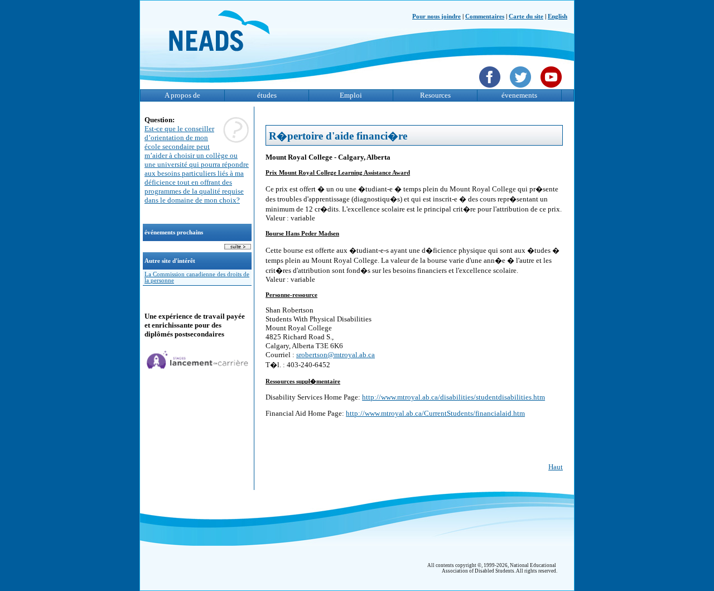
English (557, 16)
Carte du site (526, 16)
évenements (519, 95)
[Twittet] (522, 89)
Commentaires (484, 16)
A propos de (182, 95)
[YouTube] (552, 89)
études (267, 95)
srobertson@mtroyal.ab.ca (335, 354)
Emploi (351, 95)
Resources (435, 95)
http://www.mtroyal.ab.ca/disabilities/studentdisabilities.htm (453, 397)
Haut (555, 467)
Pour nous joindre (436, 16)
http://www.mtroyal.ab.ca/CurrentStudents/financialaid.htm (435, 413)
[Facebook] (491, 89)
